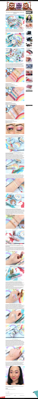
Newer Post (8, 395)
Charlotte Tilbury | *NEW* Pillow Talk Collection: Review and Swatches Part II (29, 28)
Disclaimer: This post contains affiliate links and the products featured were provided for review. (12, 14)
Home (15, 395)
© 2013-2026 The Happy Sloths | (16, 398)
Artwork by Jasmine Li (22, 398)
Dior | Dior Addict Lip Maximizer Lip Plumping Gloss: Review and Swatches (29, 89)
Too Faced (14, 389)
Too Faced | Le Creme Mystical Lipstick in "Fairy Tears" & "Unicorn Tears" (15, 303)
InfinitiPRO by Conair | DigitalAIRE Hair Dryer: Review (29, 69)
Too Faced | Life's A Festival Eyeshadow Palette (15, 82)
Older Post (22, 395)
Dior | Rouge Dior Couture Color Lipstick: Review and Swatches (29, 55)
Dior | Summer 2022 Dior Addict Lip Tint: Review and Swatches (29, 82)
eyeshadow (14, 393)
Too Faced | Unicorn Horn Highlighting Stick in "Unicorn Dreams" (15, 244)
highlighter (16, 393)
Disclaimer (21, 0)
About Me (17, 0)
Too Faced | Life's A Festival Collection (15, 47)
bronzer (12, 393)
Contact (24, 0)
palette (23, 393)
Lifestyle (14, 0)
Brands (6, 0)
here (9, 136)
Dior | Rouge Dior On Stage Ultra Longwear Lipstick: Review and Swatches (29, 48)
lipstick (21, 393)
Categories (10, 0)
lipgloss (18, 393)
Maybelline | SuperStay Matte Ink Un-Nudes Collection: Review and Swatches (29, 62)
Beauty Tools (9, 393)
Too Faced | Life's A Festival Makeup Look (15, 385)
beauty (7, 393)
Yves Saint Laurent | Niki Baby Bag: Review (29, 35)
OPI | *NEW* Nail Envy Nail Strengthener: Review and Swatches (29, 76)
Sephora (11, 389)
